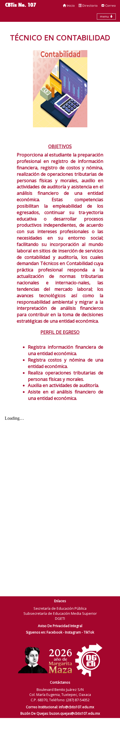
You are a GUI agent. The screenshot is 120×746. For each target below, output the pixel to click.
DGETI (60, 618)
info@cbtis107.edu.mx (76, 707)
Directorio (89, 5)
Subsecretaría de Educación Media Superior (60, 613)
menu (105, 16)
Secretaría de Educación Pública (60, 608)
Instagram (73, 632)
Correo (110, 5)
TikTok (89, 632)
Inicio (70, 5)
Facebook (54, 632)
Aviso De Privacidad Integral (60, 625)
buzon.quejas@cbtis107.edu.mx (74, 713)
